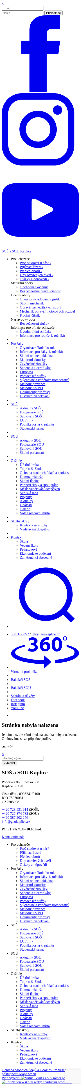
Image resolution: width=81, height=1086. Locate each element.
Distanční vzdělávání (35, 396)
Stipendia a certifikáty (35, 368)
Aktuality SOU (30, 440)
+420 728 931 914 (15, 809)
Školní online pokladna (36, 356)
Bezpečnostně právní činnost (40, 291)
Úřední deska (29, 465)
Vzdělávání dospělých (35, 529)
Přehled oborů (30, 856)
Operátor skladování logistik (40, 299)
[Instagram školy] (40, 169)
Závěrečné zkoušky (33, 364)
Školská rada (29, 493)
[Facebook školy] (40, 91)
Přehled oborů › (31, 271)
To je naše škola (31, 469)
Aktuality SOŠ (30, 408)
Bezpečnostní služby (34, 323)
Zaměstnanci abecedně (36, 557)
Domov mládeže (31, 477)
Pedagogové (28, 549)
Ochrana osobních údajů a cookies (44, 473)
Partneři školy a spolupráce (39, 485)
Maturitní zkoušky (33, 360)
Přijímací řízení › (31, 267)
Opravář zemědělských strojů (40, 307)
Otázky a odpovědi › (34, 279)
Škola (24, 541)
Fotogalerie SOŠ (31, 412)
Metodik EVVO (31, 388)
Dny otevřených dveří (35, 860)
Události (26, 505)
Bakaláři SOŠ (20, 680)
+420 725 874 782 (15, 813)
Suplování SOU (31, 448)
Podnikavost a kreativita (37, 424)
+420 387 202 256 (15, 817)
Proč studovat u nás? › (35, 263)
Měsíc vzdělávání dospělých (40, 489)
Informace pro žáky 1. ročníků (41, 352)
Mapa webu (27, 1074)
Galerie (25, 509)
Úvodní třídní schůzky (36, 331)
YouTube (17, 708)
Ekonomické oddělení (35, 553)
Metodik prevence (32, 384)
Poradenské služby (33, 376)
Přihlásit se (53, 13)
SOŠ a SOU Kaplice (16, 251)
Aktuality (26, 501)
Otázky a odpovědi (33, 865)
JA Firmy (26, 420)
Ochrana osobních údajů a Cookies (27, 1070)
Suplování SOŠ (31, 416)
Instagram (18, 704)
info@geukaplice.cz (46, 634)
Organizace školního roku (38, 348)
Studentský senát (32, 428)
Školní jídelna (29, 481)
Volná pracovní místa (35, 513)
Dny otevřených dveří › (36, 275)
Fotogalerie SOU (32, 444)
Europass (26, 372)
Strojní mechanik (32, 303)
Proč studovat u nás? (34, 848)
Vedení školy (29, 545)
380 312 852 (20, 634)
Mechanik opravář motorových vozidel (47, 311)
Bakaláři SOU (21, 688)
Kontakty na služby (33, 525)
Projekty (26, 497)
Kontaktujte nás (13, 837)
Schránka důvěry (23, 696)
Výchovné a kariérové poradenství (44, 380)
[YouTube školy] (40, 247)
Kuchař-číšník (30, 315)
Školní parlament (32, 452)
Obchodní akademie (34, 287)
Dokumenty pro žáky (35, 392)
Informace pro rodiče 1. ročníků (42, 335)
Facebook (18, 700)
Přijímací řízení (30, 852)
